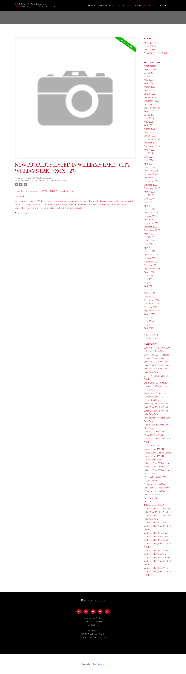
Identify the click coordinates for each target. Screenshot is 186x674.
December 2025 (152, 97)
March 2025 (149, 128)
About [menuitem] (162, 5)
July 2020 (148, 317)
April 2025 (148, 125)
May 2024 (148, 160)
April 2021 (148, 286)
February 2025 (151, 132)
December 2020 (152, 300)
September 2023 (152, 188)
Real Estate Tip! (151, 498)
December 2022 (152, 219)
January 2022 (150, 258)
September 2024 (152, 146)
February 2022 (151, 254)
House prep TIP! (151, 445)
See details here (22, 196)
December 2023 (152, 177)
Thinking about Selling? (154, 505)
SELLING (148, 501)
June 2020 (149, 321)
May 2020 (148, 324)
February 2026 (151, 90)
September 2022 (152, 230)
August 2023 (149, 191)
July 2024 (148, 153)
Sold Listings (149, 49)
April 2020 (148, 328)
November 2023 (152, 181)
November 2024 (152, 139)
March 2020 (149, 331)
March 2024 (149, 167)
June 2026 (149, 76)
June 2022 (149, 240)
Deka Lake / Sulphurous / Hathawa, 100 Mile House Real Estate (156, 386)
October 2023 (150, 184)
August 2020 (149, 314)
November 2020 (152, 303)
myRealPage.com (97, 664)
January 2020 (150, 338)
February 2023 (151, 212)
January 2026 (150, 93)
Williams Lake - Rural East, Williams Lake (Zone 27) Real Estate (157, 526)
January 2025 (150, 135)
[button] (78, 611)
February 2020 (151, 335)
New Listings (150, 46)
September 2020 (152, 310)
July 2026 (148, 72)
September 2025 (152, 107)
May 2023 (148, 202)
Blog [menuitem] (152, 5)
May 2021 (148, 282)
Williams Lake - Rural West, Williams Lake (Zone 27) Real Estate (157, 571)
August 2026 (149, 69)
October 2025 (150, 104)
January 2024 (150, 174)
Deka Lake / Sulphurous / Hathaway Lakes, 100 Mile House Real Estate (156, 396)
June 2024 (149, 156)
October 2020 (150, 307)
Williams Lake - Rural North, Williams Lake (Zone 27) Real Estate (157, 543)
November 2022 (152, 223)
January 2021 (150, 296)
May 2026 (148, 79)
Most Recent (150, 65)
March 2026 (149, 86)
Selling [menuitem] (138, 5)
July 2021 (148, 275)
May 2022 (148, 244)
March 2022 (149, 251)
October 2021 (150, 265)
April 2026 (148, 83)
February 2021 (151, 293)
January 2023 (150, 216)
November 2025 (152, 100)
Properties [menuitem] (105, 5)
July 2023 (148, 195)
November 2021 (152, 261)
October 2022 (150, 226)
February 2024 (151, 170)
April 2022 (148, 247)
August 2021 (149, 272)
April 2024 (148, 163)
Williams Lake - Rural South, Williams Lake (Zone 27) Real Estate (157, 561)
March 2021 (149, 289)
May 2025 (148, 121)
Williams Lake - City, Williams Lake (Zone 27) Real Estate (44, 181)
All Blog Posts (150, 42)
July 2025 (148, 114)
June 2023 (149, 198)
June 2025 (149, 118)
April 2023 (148, 205)
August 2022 (149, 233)
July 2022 (148, 237)
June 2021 (149, 279)
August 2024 (149, 149)
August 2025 (149, 111)
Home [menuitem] (91, 5)
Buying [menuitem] (122, 5)
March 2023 (149, 209)
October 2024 (150, 142)
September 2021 (152, 268)
